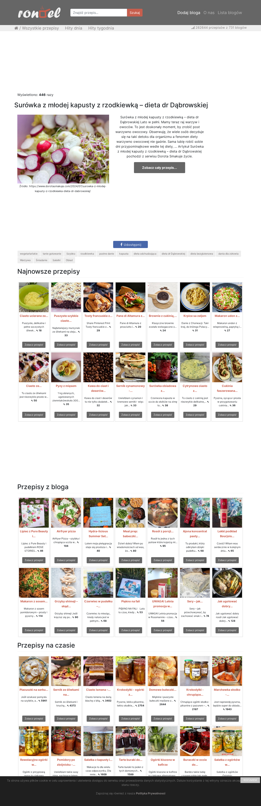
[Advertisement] (130, 63)
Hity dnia (73, 28)
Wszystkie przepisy (40, 28)
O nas (209, 12)
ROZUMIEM (250, 780)
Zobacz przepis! (34, 344)
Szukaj (135, 13)
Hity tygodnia (101, 28)
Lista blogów (230, 12)
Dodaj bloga (188, 12)
